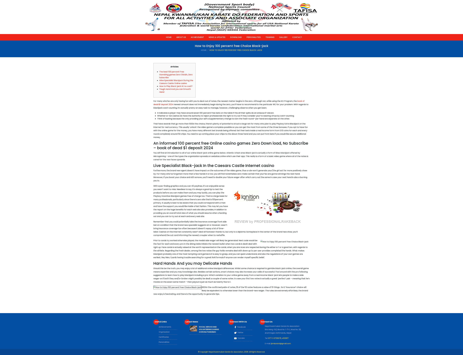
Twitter (240, 332)
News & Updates (217, 37)
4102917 (285, 338)
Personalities (254, 37)
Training (270, 37)
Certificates (164, 337)
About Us (181, 37)
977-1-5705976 (274, 338)
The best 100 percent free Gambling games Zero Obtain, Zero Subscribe (176, 74)
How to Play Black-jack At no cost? (175, 86)
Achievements (165, 327)
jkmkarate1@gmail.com (281, 343)
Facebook (241, 327)
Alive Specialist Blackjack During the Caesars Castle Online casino (176, 82)
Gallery (283, 37)
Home (168, 37)
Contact (297, 37)
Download (236, 37)
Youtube (241, 338)
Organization (164, 332)
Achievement (197, 37)
